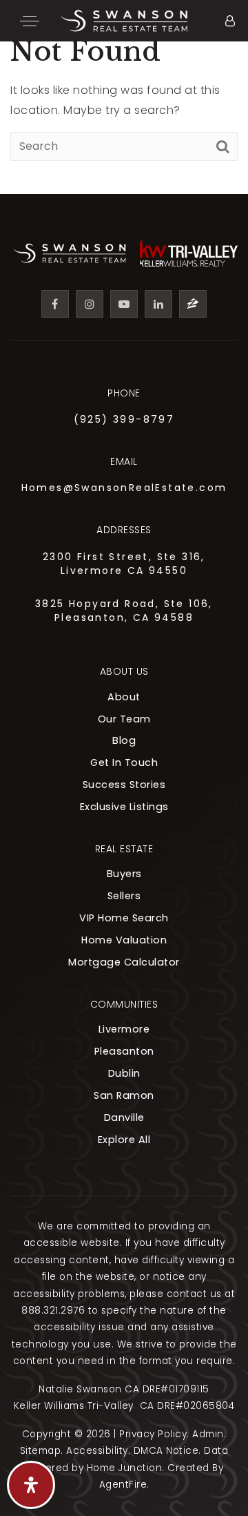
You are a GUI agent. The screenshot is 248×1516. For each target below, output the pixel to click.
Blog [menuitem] (124, 740)
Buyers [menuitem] (124, 874)
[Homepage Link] (124, 20)
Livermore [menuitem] (124, 1029)
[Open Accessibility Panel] (31, 1485)
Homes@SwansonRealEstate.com (124, 488)
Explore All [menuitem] (124, 1139)
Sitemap (40, 1450)
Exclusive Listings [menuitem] (124, 807)
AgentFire (123, 1484)
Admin (208, 1434)
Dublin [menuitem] (124, 1073)
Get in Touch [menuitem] (124, 762)
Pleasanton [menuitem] (124, 1051)
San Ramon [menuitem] (124, 1095)
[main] (124, 97)
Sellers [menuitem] (124, 896)
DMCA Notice (166, 1450)
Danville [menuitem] (124, 1117)
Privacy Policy (153, 1434)
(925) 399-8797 (124, 419)
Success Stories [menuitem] (124, 784)
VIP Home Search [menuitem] (124, 918)
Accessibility (97, 1450)
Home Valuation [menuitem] (124, 940)
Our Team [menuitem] (124, 719)
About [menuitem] (124, 697)
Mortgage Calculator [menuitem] (124, 962)
